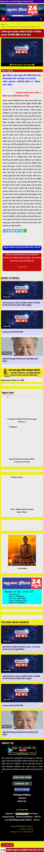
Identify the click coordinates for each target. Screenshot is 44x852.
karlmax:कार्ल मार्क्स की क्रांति (13, 332)
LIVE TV (37, 817)
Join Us (36, 820)
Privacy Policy (8, 817)
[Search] (41, 19)
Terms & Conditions (24, 817)
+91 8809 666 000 (27, 832)
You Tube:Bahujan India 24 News (18, 820)
